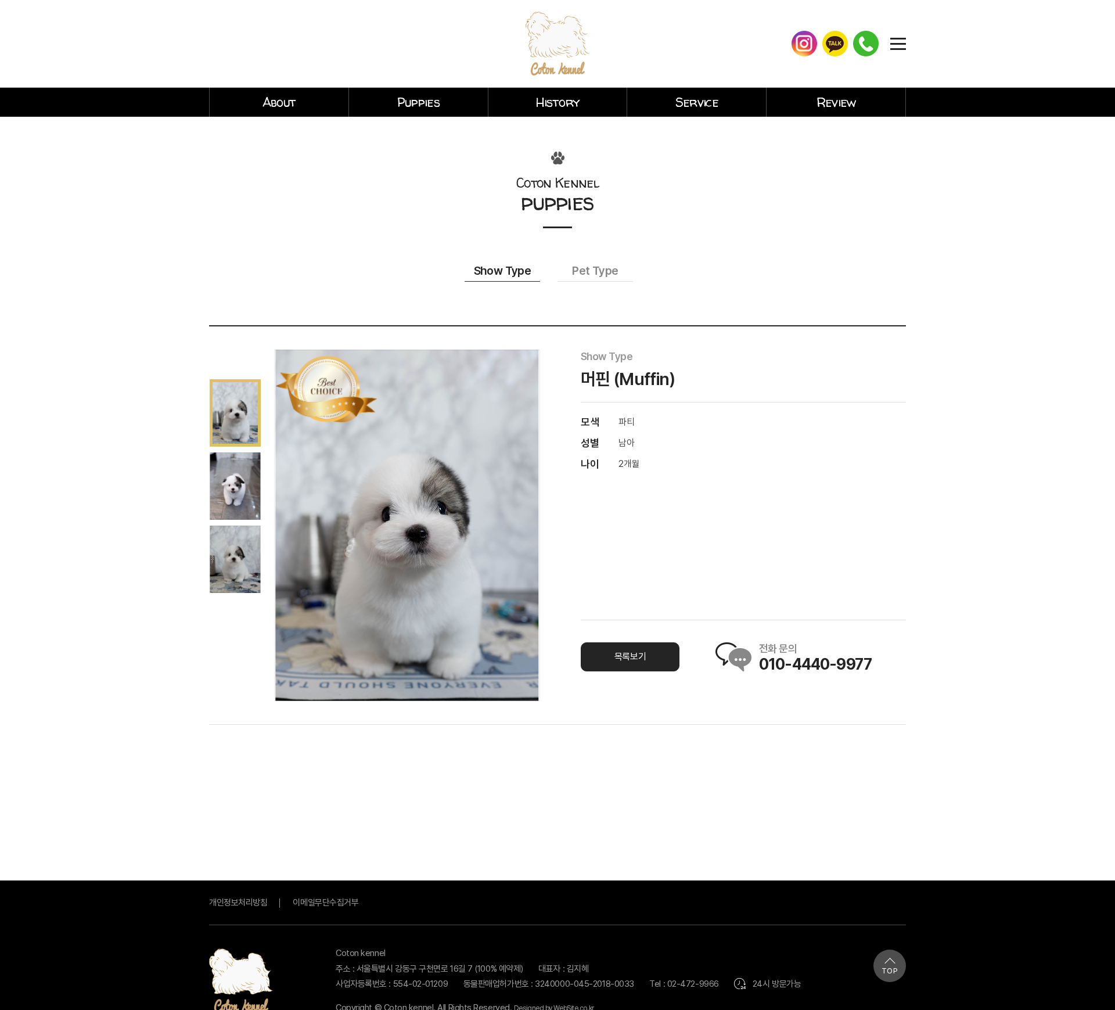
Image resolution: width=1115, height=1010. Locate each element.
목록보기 (630, 656)
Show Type (502, 271)
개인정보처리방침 (238, 902)
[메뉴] (898, 43)
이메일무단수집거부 (325, 902)
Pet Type (595, 271)
